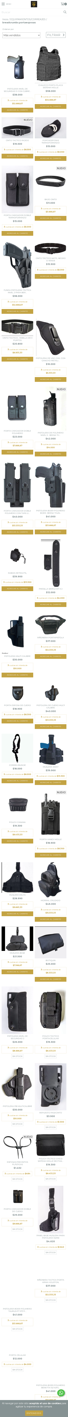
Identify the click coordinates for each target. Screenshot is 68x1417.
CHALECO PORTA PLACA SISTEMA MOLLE (50, 86)
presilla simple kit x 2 (50, 589)
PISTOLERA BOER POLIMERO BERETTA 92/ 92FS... (50, 1386)
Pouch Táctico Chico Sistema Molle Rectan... (50, 1159)
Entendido (34, 1413)
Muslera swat (51, 767)
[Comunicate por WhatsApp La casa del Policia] (61, 1392)
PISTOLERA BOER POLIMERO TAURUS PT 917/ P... (17, 1310)
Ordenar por (8, 29)
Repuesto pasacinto (50, 1112)
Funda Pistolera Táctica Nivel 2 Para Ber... (17, 291)
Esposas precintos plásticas (17, 1163)
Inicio (5, 19)
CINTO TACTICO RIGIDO (17, 140)
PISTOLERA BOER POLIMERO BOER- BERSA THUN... (50, 511)
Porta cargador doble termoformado (17, 216)
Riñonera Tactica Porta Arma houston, (50, 1281)
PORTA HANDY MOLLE (51, 839)
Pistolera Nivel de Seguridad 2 (17, 1037)
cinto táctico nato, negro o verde (51, 259)
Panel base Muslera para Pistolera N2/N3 (51, 1236)
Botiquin (51, 960)
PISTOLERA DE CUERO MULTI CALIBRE (51, 706)
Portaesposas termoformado (51, 141)
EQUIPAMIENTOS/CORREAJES (28, 19)
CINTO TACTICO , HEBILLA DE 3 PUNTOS (17, 339)
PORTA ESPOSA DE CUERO (17, 705)
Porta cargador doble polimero (17, 432)
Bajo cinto (51, 199)
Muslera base (17, 953)
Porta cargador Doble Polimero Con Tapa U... (17, 512)
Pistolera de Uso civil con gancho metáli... (50, 359)
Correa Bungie (17, 765)
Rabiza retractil (17, 573)
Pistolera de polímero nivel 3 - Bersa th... (51, 434)
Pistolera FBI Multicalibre (17, 1106)
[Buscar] (65, 12)
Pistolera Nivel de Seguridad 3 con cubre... (17, 90)
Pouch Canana (17, 822)
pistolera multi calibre (17, 656)
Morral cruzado (50, 900)
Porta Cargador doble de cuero (17, 1210)
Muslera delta (17, 895)
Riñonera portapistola (50, 637)
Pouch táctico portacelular (50, 1037)
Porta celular (17, 1355)
